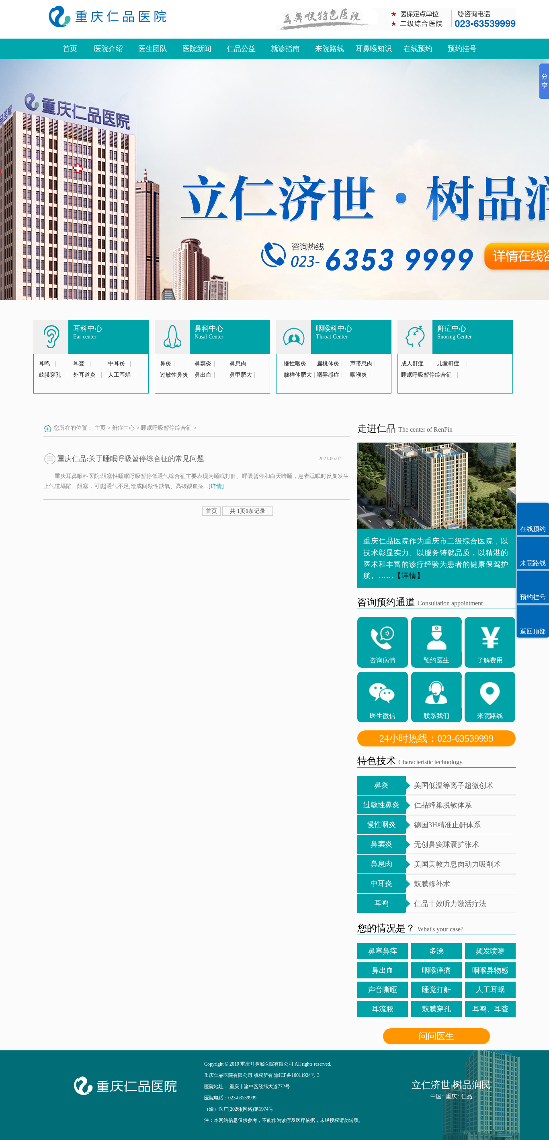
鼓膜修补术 (432, 884)
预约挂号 (462, 49)
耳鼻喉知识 (374, 49)
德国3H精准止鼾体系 (447, 825)
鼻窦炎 (203, 364)
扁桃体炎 (328, 364)
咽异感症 (328, 375)
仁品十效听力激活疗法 (450, 904)
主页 (100, 428)
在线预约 (418, 49)
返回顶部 (533, 631)
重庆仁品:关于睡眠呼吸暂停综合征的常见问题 (130, 459)
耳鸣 (44, 364)
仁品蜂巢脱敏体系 (443, 805)
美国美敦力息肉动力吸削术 (457, 864)
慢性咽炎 (295, 364)
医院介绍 (108, 49)
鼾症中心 (123, 428)
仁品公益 (241, 49)
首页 (70, 49)
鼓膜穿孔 (50, 375)
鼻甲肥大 (240, 375)
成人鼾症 (412, 364)
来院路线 (329, 49)
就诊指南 (285, 49)
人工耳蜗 (119, 375)
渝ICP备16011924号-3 (297, 1075)
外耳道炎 (84, 375)
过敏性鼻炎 (174, 375)
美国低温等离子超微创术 (454, 785)
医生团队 (152, 49)
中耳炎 (116, 364)
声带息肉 (361, 364)
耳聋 (78, 364)
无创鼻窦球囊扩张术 (446, 845)
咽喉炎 (358, 375)
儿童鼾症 (448, 364)
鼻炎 (165, 364)
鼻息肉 (237, 364)
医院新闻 (196, 49)
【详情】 (409, 576)
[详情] (216, 486)
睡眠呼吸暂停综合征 (426, 375)
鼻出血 (203, 375)
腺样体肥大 (298, 375)
